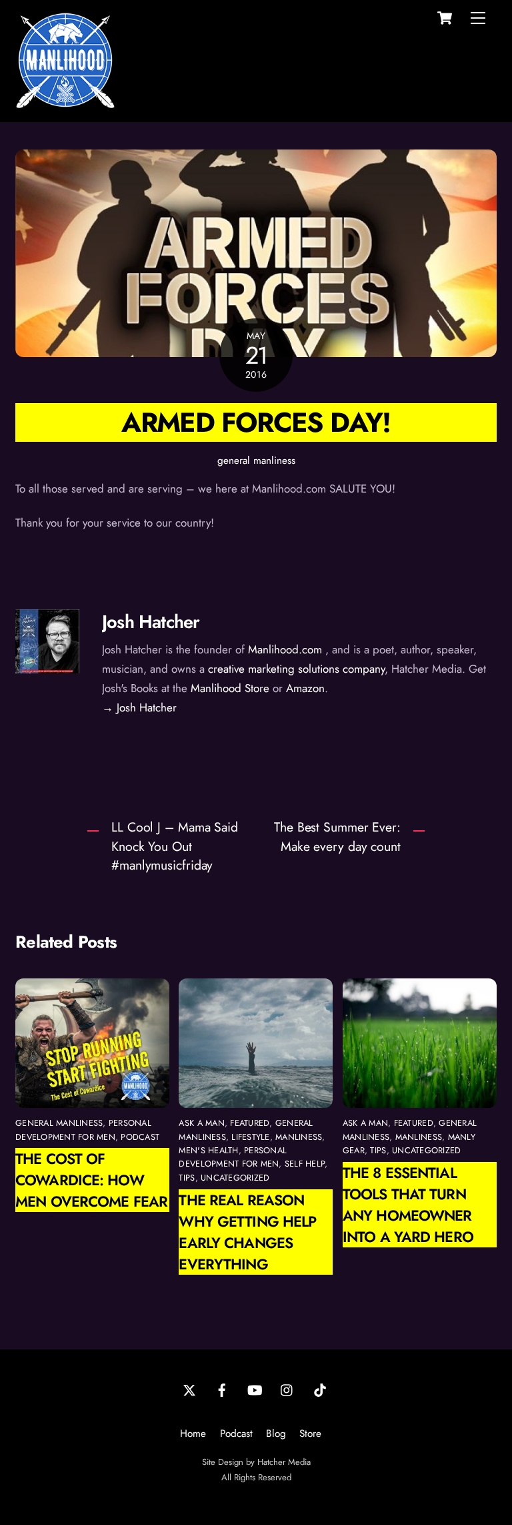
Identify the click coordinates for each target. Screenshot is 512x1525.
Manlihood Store (230, 688)
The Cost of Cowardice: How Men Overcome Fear (91, 1180)
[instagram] (287, 1389)
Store (310, 1433)
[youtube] (254, 1389)
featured (249, 1123)
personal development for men (83, 1130)
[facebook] (222, 1389)
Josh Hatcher (150, 622)
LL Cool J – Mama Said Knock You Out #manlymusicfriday (174, 846)
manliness (298, 1137)
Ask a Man (201, 1123)
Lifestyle (250, 1137)
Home (193, 1433)
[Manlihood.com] (65, 104)
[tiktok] (320, 1389)
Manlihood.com (285, 649)
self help (305, 1163)
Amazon (305, 688)
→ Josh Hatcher (139, 707)
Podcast (236, 1433)
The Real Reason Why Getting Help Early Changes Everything (247, 1232)
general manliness (256, 460)
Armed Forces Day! (255, 422)
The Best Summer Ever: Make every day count (337, 837)
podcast (140, 1137)
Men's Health (208, 1150)
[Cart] (444, 18)
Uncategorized (235, 1177)
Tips (187, 1177)
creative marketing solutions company (296, 669)
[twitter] (189, 1389)
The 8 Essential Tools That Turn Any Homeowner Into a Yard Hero (408, 1204)
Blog (276, 1433)
